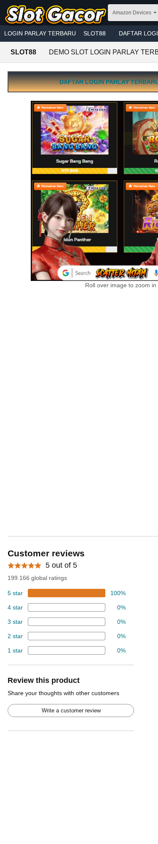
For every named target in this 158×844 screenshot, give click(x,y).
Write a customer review (71, 710)
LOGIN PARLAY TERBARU (40, 33)
